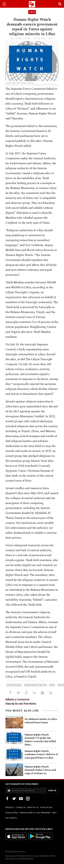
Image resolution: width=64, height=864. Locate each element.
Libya (32, 12)
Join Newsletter (44, 812)
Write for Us (33, 807)
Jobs (54, 812)
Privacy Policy (11, 812)
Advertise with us (27, 812)
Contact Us (21, 807)
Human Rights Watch (35, 685)
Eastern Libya (14, 685)
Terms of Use (46, 807)
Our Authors (11, 818)
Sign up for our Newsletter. (21, 703)
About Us (9, 807)
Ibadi (52, 685)
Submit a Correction (17, 699)
